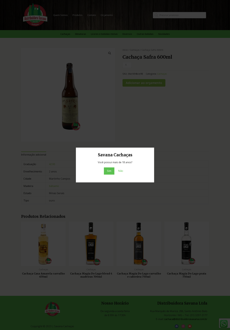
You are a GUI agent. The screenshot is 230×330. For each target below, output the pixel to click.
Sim (109, 171)
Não (120, 171)
